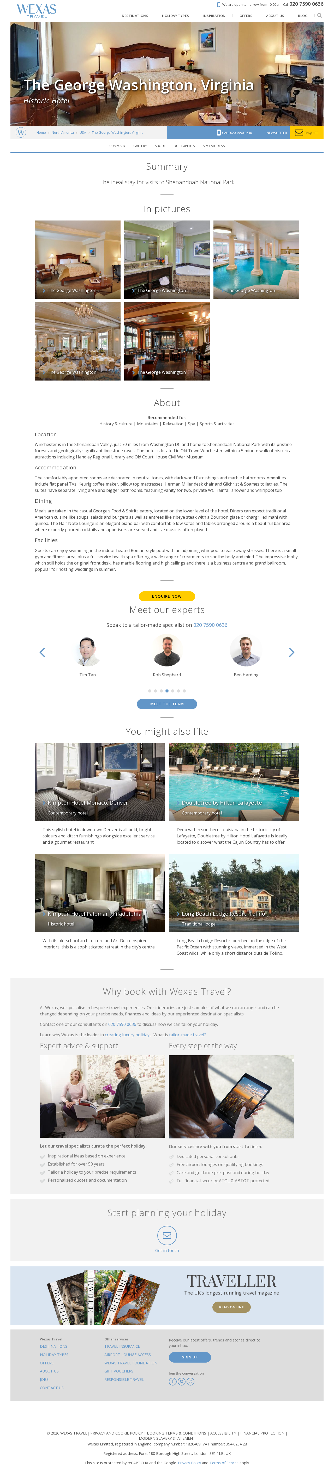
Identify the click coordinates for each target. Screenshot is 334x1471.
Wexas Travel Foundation (130, 1362)
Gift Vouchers (118, 1371)
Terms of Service (224, 1462)
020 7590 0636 (210, 624)
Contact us (52, 1387)
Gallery (140, 145)
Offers (46, 1362)
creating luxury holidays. (129, 1035)
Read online (231, 1307)
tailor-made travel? (187, 1035)
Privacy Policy (189, 1462)
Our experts (184, 145)
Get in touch (167, 1250)
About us (49, 1371)
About (160, 145)
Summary (117, 145)
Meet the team (167, 703)
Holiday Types (54, 1354)
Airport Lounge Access (127, 1354)
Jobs (44, 1379)
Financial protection (262, 1433)
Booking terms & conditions (177, 1433)
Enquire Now (167, 596)
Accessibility (223, 1433)
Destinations (53, 1346)
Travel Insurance (122, 1346)
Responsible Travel (124, 1379)
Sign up (190, 1357)
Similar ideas (214, 145)
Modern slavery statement (167, 1438)
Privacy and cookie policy (117, 1433)
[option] (87, 656)
